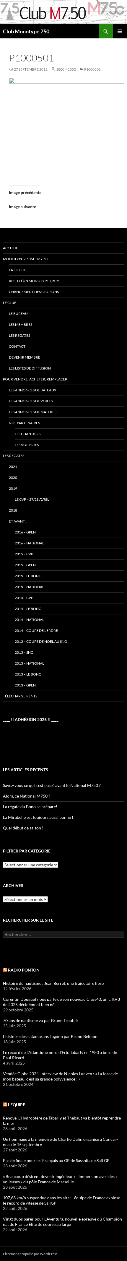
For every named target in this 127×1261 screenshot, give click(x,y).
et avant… (18, 521)
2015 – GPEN (25, 565)
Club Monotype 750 (26, 31)
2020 (13, 477)
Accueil (10, 248)
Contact (17, 346)
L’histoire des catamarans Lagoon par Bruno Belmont (51, 1036)
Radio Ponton (24, 969)
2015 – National (29, 587)
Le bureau (18, 313)
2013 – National (29, 663)
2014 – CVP (24, 597)
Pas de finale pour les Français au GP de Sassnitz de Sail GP (56, 1160)
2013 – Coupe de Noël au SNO (41, 641)
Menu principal (120, 31)
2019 (13, 488)
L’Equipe (16, 1104)
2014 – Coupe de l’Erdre (36, 630)
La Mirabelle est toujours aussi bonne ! (38, 817)
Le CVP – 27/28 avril (32, 499)
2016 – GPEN (25, 532)
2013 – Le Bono (28, 674)
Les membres (20, 324)
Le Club (10, 302)
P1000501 (92, 69)
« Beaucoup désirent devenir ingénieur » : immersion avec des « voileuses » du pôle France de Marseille (60, 1179)
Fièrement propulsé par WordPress (30, 1254)
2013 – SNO (24, 652)
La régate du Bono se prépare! (30, 806)
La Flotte (17, 270)
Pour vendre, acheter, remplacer (35, 379)
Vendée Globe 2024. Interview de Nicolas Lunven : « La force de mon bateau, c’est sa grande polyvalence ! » (60, 1076)
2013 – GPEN (25, 685)
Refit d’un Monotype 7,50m (34, 281)
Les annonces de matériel (33, 412)
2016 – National (29, 543)
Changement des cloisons (34, 291)
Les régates (19, 335)
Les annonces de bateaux (32, 390)
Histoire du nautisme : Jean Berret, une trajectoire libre (53, 983)
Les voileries (27, 444)
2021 (13, 466)
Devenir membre (24, 357)
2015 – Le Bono (28, 576)
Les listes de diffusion (30, 368)
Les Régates (13, 455)
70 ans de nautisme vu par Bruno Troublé (40, 1020)
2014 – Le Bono (28, 608)
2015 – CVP (24, 554)
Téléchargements (20, 696)
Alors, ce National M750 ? (26, 795)
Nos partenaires (24, 423)
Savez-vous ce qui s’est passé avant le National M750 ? (52, 785)
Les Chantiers (27, 434)
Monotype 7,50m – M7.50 (25, 259)
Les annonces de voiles (31, 401)
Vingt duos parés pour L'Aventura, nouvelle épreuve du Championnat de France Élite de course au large (63, 1221)
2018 (13, 510)
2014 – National (29, 619)
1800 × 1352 (66, 69)
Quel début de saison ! (23, 827)
